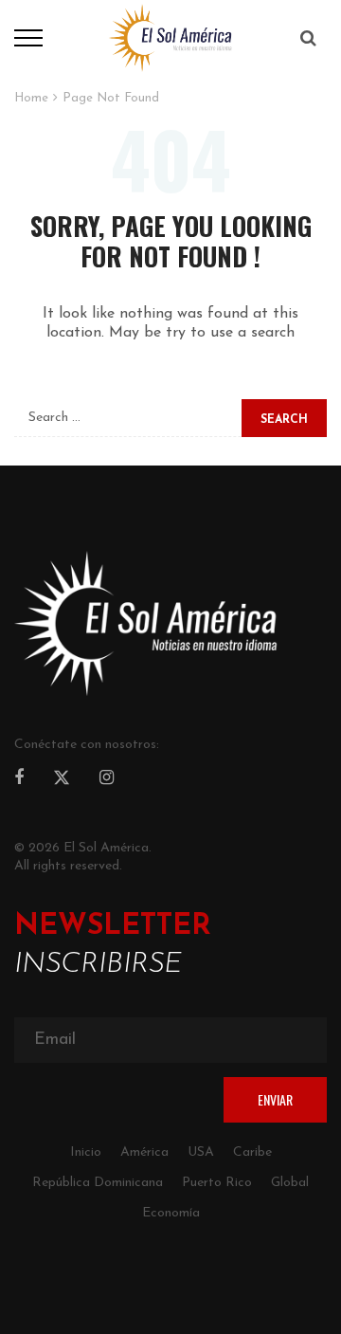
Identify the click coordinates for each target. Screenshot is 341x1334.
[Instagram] (106, 779)
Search (284, 420)
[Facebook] (19, 779)
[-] (170, 37)
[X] (61, 780)
